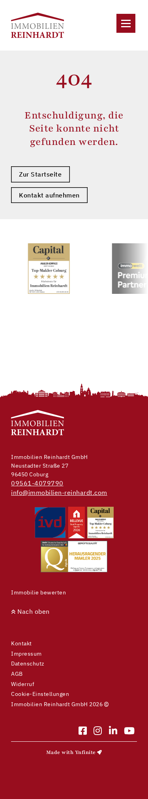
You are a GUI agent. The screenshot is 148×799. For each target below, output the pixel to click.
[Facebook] (83, 731)
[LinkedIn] (113, 731)
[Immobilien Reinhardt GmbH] (37, 25)
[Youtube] (129, 731)
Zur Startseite (40, 174)
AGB (17, 673)
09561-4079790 (37, 483)
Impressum (26, 653)
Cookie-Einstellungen (40, 693)
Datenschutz (28, 663)
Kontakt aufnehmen (49, 195)
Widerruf (22, 684)
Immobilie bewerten (38, 592)
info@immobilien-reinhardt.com (59, 492)
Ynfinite (85, 752)
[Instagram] (98, 731)
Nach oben (33, 611)
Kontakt (21, 643)
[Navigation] (126, 23)
